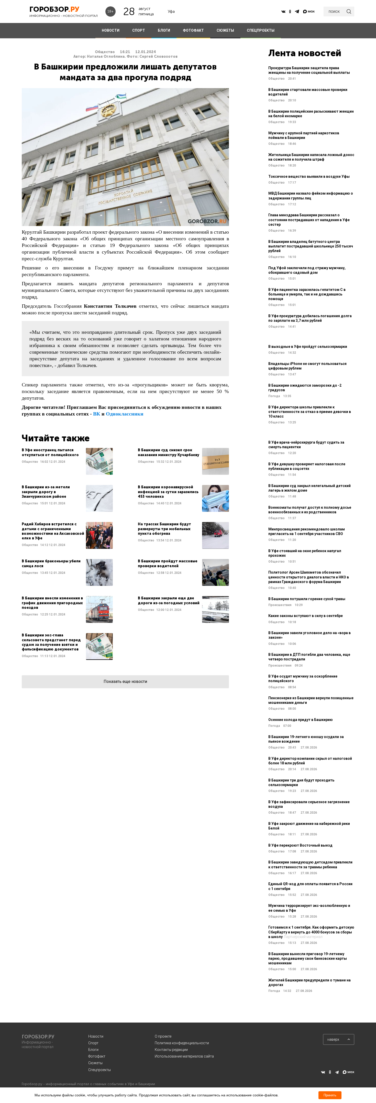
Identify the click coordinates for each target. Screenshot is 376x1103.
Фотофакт (96, 1056)
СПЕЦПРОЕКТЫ (260, 30)
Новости (95, 1036)
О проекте (163, 1036)
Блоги (93, 1050)
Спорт (93, 1043)
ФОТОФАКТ (193, 30)
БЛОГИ (164, 30)
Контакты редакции (171, 1050)
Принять (330, 1095)
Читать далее (67, 461)
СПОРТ (138, 30)
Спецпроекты (99, 1070)
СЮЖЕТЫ (225, 30)
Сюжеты (95, 1063)
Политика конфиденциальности (182, 1043)
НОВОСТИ (110, 30)
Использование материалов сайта (184, 1056)
